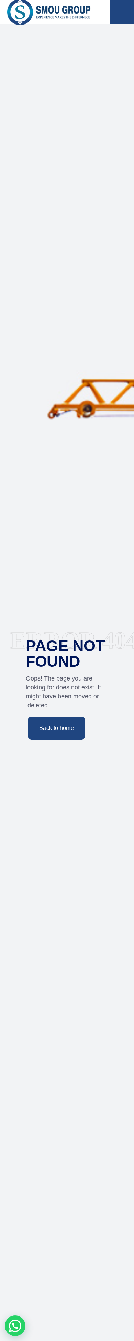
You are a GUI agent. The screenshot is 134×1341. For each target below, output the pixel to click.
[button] (15, 1325)
